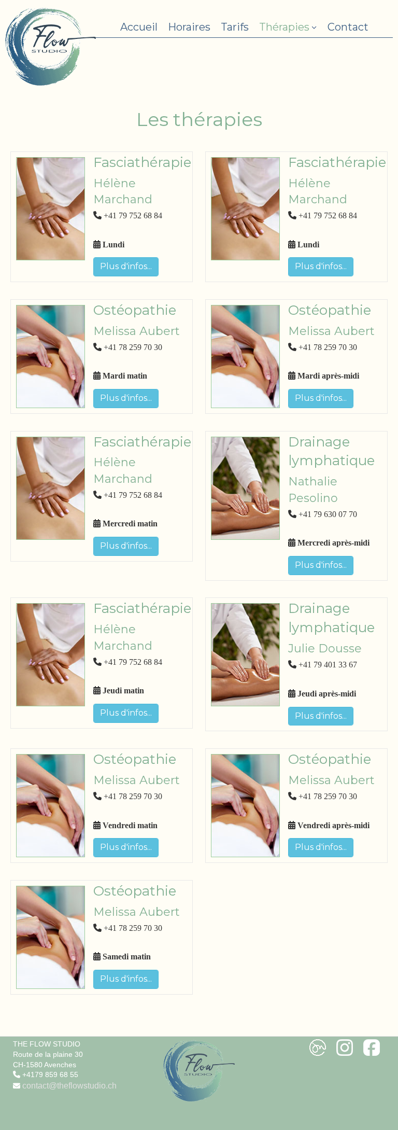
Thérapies (284, 27)
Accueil (139, 27)
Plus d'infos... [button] (126, 266)
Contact (348, 27)
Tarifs (235, 27)
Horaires (189, 27)
